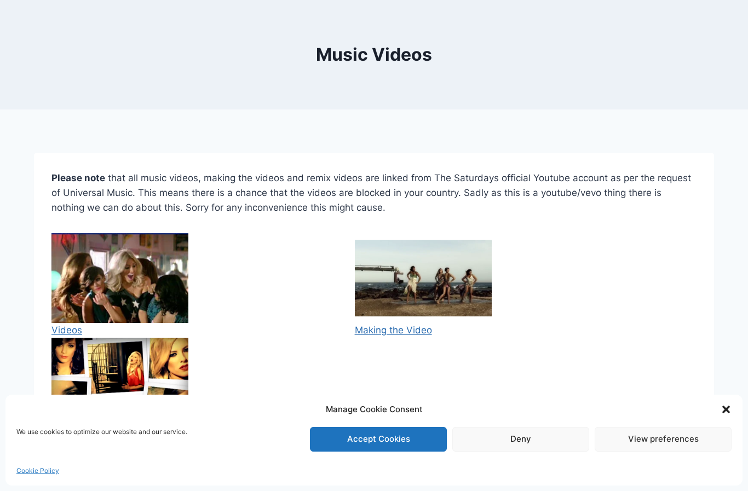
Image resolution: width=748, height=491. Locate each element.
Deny (520, 439)
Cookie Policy (37, 470)
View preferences (663, 439)
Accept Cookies (378, 439)
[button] (726, 409)
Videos (66, 330)
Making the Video (393, 330)
